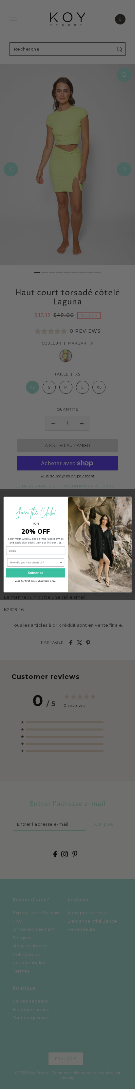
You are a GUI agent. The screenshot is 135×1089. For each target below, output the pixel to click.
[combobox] (34, 563)
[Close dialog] (127, 501)
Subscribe (35, 573)
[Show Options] (60, 563)
